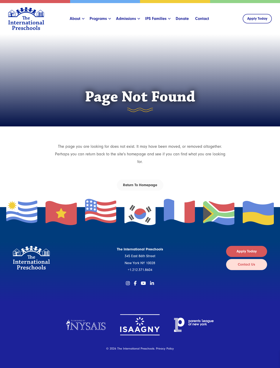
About (75, 18)
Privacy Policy (165, 348)
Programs (98, 18)
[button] (83, 19)
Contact (202, 18)
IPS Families (155, 18)
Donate (182, 18)
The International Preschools (135, 348)
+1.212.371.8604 (140, 270)
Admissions (126, 18)
